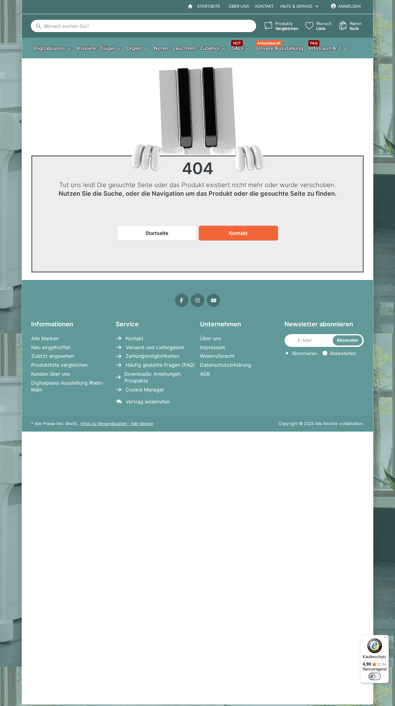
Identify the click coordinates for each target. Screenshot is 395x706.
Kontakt (264, 6)
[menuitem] (52, 48)
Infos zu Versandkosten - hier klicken (117, 423)
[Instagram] (197, 300)
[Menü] (385, 638)
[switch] (374, 676)
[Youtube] (213, 300)
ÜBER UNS (239, 6)
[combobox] (143, 25)
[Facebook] (182, 300)
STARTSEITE (207, 6)
